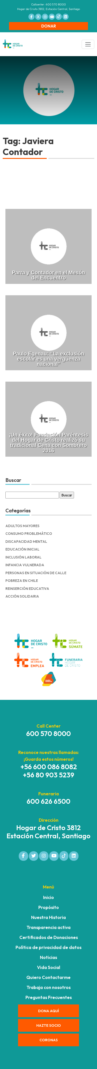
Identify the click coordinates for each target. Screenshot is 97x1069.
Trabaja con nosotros (49, 987)
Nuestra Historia (48, 917)
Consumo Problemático (28, 533)
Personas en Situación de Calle (35, 573)
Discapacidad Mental (26, 541)
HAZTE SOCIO (48, 1025)
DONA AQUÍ (48, 1011)
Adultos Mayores (22, 526)
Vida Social (48, 967)
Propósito (48, 907)
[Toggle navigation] (88, 44)
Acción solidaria (22, 596)
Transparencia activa (49, 927)
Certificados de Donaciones (48, 937)
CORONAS (48, 1040)
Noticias (48, 957)
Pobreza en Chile (21, 580)
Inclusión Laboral (23, 557)
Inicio (48, 897)
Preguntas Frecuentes (48, 997)
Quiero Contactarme (48, 977)
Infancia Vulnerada (24, 565)
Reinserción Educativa (27, 588)
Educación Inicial (22, 549)
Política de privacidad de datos (48, 947)
